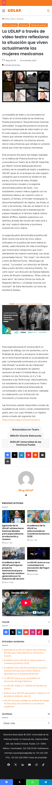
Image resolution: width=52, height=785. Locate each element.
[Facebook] (8, 455)
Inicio (6, 19)
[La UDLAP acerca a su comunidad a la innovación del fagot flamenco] (38, 553)
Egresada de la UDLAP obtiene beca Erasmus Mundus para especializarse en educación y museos (13, 532)
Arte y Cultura (17, 19)
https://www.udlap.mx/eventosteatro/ (21, 419)
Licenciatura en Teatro (26, 429)
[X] (14, 455)
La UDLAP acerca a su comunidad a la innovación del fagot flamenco (38, 566)
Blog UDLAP (11, 60)
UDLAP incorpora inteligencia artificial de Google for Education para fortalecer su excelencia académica (26, 703)
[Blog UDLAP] (14, 10)
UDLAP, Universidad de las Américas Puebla (26, 443)
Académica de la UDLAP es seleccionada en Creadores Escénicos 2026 (38, 531)
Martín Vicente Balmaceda (26, 435)
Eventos (23, 25)
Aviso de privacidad (38, 757)
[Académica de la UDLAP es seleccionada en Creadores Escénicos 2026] (38, 516)
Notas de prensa (38, 25)
